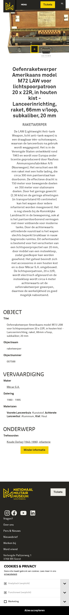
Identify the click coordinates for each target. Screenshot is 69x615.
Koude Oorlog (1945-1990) (22, 442)
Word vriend (10, 549)
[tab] (64, 583)
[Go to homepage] (17, 495)
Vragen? (8, 518)
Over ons (8, 524)
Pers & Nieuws (12, 531)
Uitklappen (34, 49)
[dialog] (34, 588)
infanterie (45, 442)
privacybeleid (10, 574)
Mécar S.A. (13, 387)
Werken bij (9, 543)
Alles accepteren (35, 610)
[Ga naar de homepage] (9, 6)
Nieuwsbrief (10, 537)
